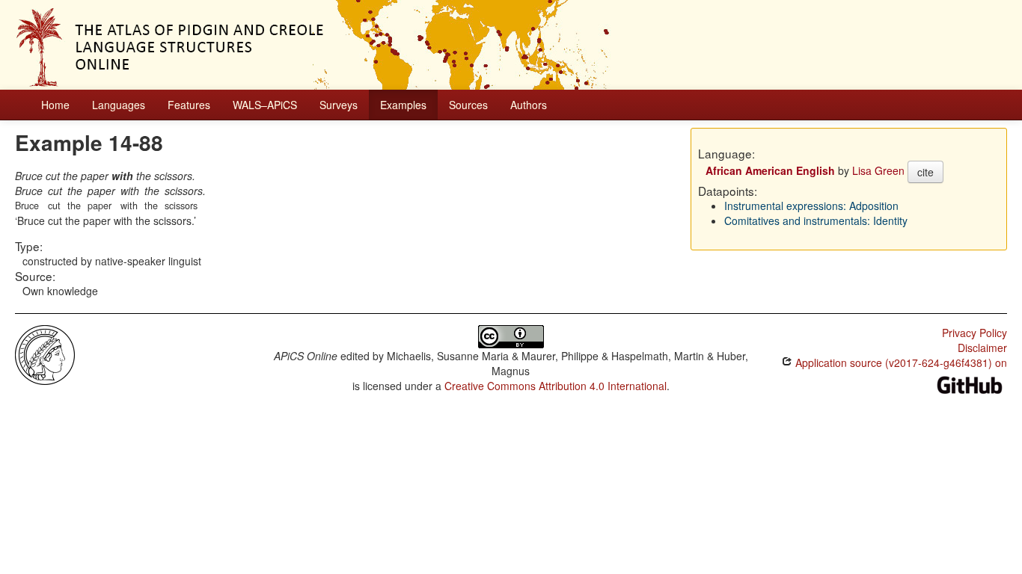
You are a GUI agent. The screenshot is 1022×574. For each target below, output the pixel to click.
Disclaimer (982, 347)
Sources (468, 104)
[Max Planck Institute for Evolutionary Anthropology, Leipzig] (45, 353)
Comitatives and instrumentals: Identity (816, 220)
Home (55, 104)
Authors (528, 104)
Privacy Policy (974, 332)
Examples (403, 104)
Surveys (338, 104)
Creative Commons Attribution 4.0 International (555, 385)
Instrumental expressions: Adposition (811, 205)
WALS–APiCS (265, 104)
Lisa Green (878, 170)
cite (925, 171)
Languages (118, 104)
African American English (770, 170)
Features (189, 104)
